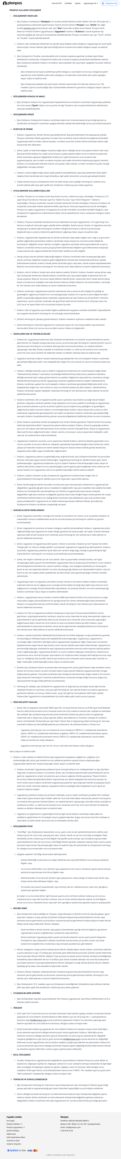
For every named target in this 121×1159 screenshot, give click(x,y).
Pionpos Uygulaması (15, 1127)
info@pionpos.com (38, 1020)
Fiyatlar (78, 3)
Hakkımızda (11, 1134)
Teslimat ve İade (13, 1140)
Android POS (57, 3)
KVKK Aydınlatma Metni (16, 1137)
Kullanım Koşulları (14, 1144)
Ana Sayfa (10, 1121)
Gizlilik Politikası (13, 1130)
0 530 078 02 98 (66, 1130)
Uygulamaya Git (90, 3)
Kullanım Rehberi (13, 1124)
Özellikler (68, 3)
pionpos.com (29, 28)
